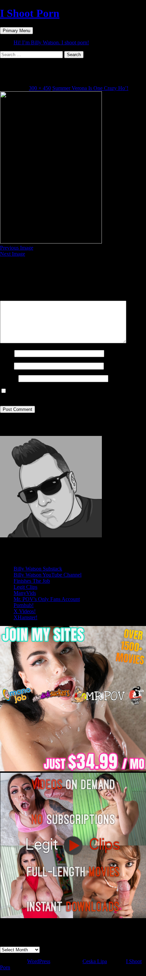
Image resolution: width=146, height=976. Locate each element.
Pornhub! (24, 605)
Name (6, 353)
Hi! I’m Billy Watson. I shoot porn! (51, 42)
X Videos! (25, 611)
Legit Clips (25, 587)
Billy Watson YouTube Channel (47, 575)
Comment (12, 297)
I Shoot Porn (29, 13)
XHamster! (25, 617)
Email (6, 366)
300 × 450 (40, 88)
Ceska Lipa (95, 961)
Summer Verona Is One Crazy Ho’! (90, 88)
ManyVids (25, 593)
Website (8, 378)
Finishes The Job (32, 581)
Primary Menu (16, 30)
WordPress (38, 961)
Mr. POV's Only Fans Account (47, 599)
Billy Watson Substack (38, 569)
